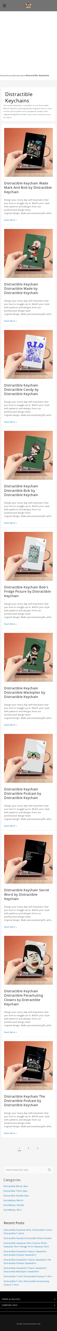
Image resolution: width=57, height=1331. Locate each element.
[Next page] (37, 1148)
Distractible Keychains (15, 75)
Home (2, 75)
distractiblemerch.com (32, 1324)
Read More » (10, 220)
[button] (4, 5)
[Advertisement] (28, 41)
